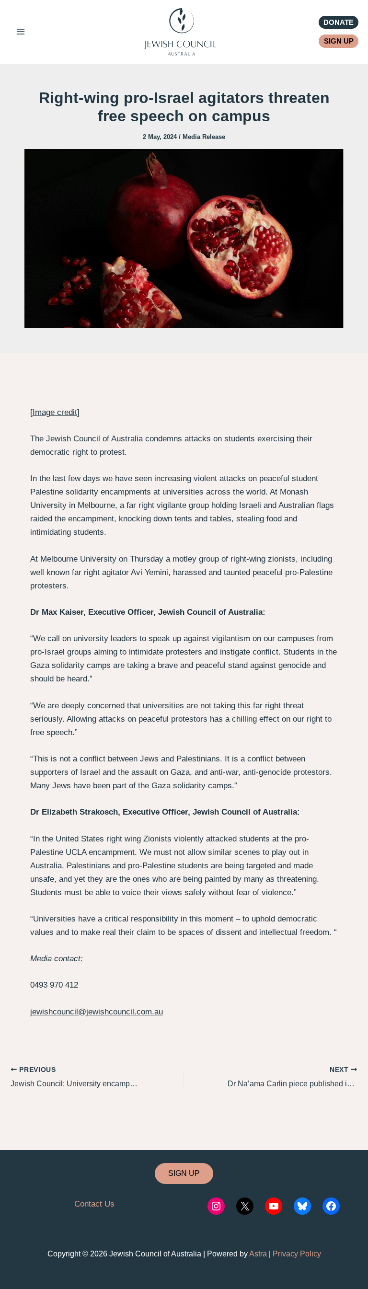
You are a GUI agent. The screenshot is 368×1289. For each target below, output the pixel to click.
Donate (338, 22)
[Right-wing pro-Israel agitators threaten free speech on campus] (184, 237)
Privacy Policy (297, 1254)
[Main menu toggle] (21, 32)
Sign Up (339, 41)
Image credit (55, 412)
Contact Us (94, 1203)
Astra (258, 1254)
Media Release (204, 136)
